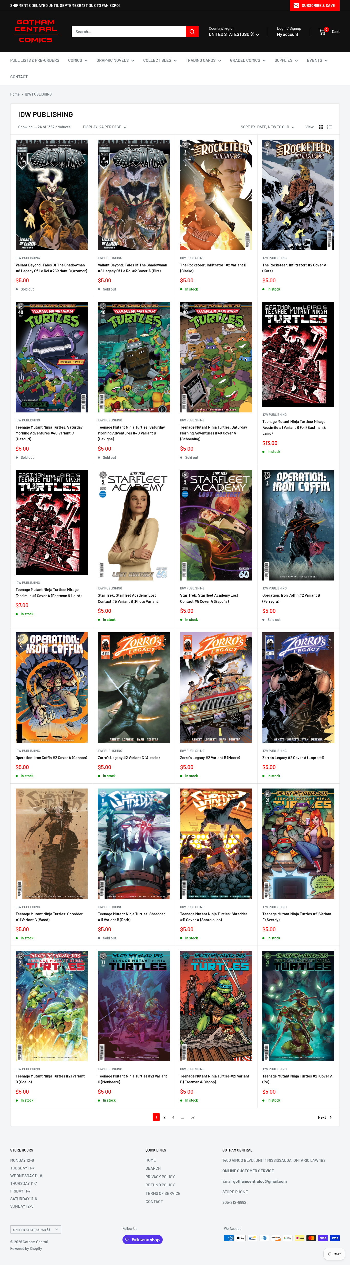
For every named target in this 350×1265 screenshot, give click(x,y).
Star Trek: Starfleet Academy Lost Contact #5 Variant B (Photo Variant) (128, 598)
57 (192, 1117)
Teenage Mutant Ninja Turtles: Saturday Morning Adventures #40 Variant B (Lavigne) (131, 433)
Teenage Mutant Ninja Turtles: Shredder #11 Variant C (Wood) (49, 916)
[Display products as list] (329, 127)
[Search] (192, 31)
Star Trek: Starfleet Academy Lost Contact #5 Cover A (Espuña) (209, 598)
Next (322, 1117)
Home (15, 94)
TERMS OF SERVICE (163, 1193)
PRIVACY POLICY (160, 1176)
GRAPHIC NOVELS (113, 60)
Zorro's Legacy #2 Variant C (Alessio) (129, 757)
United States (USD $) (31, 1229)
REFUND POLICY (160, 1184)
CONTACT (19, 76)
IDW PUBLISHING (38, 94)
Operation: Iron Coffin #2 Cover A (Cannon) (51, 757)
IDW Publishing (28, 258)
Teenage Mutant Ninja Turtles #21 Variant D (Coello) (50, 1079)
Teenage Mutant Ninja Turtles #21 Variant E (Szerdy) (297, 916)
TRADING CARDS (200, 60)
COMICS (75, 60)
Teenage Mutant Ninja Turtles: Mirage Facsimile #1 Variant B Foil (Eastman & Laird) (294, 427)
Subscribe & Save (318, 5)
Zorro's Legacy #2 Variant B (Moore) (210, 757)
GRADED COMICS (245, 60)
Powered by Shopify (26, 1248)
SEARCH (153, 1168)
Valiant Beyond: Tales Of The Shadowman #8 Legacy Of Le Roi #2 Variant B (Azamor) (51, 268)
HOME (151, 1159)
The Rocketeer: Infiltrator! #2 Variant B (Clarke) (213, 268)
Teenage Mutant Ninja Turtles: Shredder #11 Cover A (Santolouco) (213, 916)
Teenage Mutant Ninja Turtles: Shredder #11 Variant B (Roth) (131, 916)
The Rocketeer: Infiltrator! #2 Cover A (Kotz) (294, 268)
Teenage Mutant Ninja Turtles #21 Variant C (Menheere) (132, 1079)
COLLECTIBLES (157, 60)
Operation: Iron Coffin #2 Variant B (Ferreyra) (291, 598)
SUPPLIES (283, 60)
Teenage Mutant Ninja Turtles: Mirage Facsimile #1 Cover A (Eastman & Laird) (48, 592)
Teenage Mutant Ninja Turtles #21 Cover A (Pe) (297, 1079)
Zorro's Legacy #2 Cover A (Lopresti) (293, 757)
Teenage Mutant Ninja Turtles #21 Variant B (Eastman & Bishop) (214, 1079)
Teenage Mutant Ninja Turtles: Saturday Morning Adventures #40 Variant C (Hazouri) (49, 433)
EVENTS (314, 60)
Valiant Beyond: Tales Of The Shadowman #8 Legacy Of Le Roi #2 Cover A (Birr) (132, 268)
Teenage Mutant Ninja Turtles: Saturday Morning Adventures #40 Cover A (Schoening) (213, 433)
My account (287, 34)
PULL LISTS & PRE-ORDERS (34, 60)
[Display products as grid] (321, 127)
